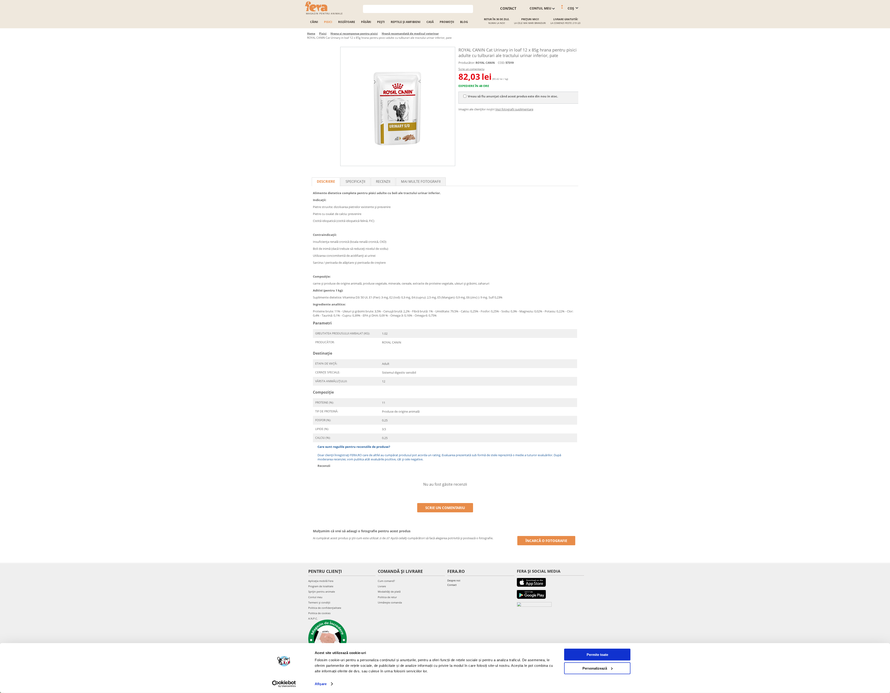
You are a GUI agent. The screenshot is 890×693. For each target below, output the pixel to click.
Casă (430, 22)
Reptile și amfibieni (405, 22)
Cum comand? (386, 581)
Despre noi (453, 580)
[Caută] (470, 8)
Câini (314, 22)
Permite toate (597, 655)
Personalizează (594, 668)
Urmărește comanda (390, 602)
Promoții (447, 22)
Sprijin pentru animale (321, 591)
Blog (464, 22)
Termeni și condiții (319, 602)
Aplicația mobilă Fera (320, 581)
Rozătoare (346, 22)
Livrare (382, 586)
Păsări (366, 22)
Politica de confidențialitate (324, 608)
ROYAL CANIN (485, 63)
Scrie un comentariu (471, 69)
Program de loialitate (320, 586)
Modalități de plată (389, 591)
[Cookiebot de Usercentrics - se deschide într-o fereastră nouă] (284, 683)
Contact (452, 585)
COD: (501, 63)
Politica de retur (387, 597)
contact (508, 8)
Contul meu (315, 597)
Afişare (321, 684)
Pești (381, 22)
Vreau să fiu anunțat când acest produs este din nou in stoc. (513, 96)
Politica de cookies (319, 613)
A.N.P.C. (313, 618)
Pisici (328, 22)
